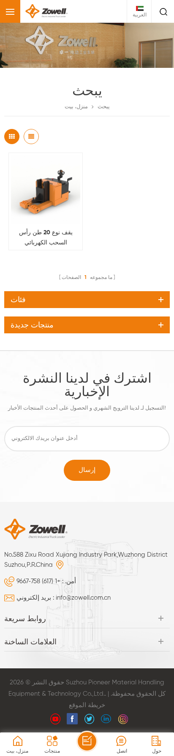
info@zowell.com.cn (83, 598)
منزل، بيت (76, 107)
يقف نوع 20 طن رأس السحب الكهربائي (46, 238)
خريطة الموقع (87, 705)
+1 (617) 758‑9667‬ (38, 581)
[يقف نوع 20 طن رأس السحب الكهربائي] (45, 189)
